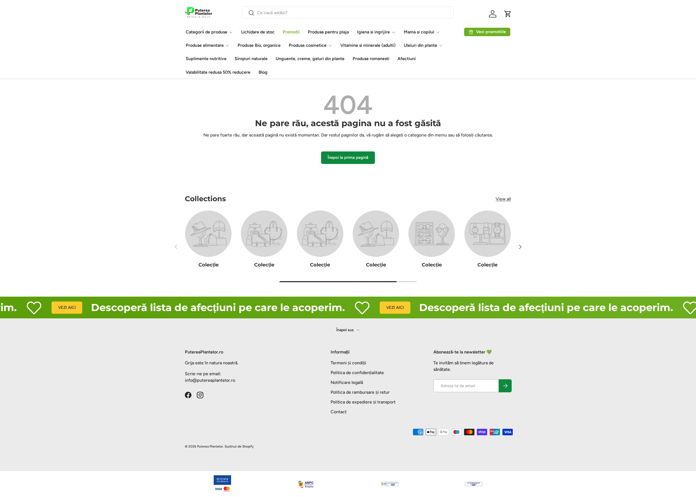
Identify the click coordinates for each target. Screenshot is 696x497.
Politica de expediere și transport (363, 402)
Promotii (291, 32)
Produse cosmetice (308, 45)
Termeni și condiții (348, 362)
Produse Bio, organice (259, 45)
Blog (263, 72)
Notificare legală (347, 382)
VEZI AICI (55, 307)
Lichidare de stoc (258, 32)
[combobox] (347, 12)
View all (503, 198)
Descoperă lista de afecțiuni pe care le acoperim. (207, 307)
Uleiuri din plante (420, 45)
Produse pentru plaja (328, 32)
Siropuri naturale (251, 58)
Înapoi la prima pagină (348, 157)
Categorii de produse (206, 32)
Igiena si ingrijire (373, 32)
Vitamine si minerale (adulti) (368, 45)
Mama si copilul (419, 32)
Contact (339, 411)
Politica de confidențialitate (357, 372)
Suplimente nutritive (206, 58)
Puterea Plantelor (210, 446)
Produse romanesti (371, 58)
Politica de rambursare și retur (360, 392)
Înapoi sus (345, 330)
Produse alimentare (205, 45)
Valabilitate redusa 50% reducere (218, 72)
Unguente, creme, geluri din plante (310, 58)
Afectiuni (406, 58)
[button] (508, 14)
